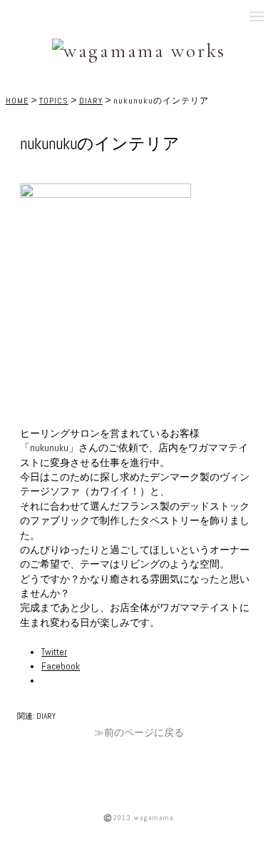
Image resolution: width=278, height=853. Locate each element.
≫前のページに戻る (139, 733)
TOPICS (53, 100)
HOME (17, 100)
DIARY (91, 100)
